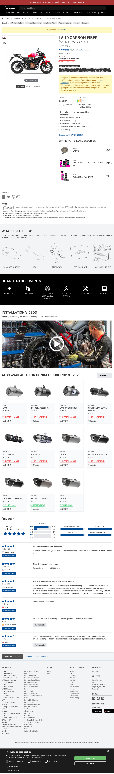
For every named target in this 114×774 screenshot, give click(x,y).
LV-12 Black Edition (8, 691)
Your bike (16, 19)
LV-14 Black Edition (31, 671)
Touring (4, 729)
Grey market (74, 695)
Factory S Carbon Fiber (10, 707)
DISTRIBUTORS (90, 13)
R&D (71, 684)
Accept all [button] (90, 758)
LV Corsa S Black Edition (10, 678)
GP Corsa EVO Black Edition (33, 720)
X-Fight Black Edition (31, 722)
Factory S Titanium (30, 707)
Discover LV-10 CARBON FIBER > (71, 135)
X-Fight (4, 722)
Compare (85, 23)
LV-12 (26, 689)
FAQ (93, 682)
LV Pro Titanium (29, 702)
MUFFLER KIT (37, 13)
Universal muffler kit (31, 731)
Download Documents (33, 23)
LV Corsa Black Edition (32, 680)
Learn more (96, 708)
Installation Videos (49, 23)
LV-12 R (4, 693)
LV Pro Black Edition (31, 700)
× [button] (111, 751)
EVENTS (57, 13)
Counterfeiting (75, 693)
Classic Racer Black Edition (11, 713)
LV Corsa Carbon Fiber (9, 682)
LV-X (3, 715)
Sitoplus (4, 731)
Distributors (74, 691)
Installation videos (98, 684)
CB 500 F (38, 19)
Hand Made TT (29, 724)
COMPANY (78, 13)
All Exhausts (6, 733)
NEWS (48, 13)
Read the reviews (83, 50)
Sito (25, 729)
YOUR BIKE (10, 13)
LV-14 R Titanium (30, 676)
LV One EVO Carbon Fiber (10, 698)
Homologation (97, 680)
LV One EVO (6, 695)
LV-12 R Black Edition (31, 693)
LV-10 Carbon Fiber (31, 687)
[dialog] (57, 760)
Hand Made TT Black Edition (11, 727)
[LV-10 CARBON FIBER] (4, 37)
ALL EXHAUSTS (23, 13)
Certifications (74, 687)
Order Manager (75, 698)
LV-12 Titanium (29, 691)
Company (73, 676)
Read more (38, 757)
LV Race (4, 709)
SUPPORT (104, 13)
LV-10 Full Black (7, 687)
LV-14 (4, 671)
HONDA (27, 19)
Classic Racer (29, 711)
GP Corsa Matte (29, 718)
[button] (39, 770)
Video (49, 671)
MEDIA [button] (66, 13)
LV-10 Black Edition (31, 684)
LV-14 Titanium (7, 673)
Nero (26, 698)
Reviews (76, 23)
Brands (72, 680)
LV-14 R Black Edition (9, 676)
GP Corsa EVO (7, 720)
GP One (4, 711)
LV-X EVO (27, 713)
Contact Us (96, 671)
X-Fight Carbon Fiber (9, 724)
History (72, 678)
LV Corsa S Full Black (31, 678)
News (72, 671)
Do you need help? (41, 656)
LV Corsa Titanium (30, 682)
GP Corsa (27, 715)
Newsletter (96, 689)
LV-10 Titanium (7, 689)
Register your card (98, 687)
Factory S (5, 704)
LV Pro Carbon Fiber (9, 702)
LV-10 (4, 684)
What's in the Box (17, 23)
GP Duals (27, 709)
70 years (73, 689)
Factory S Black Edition (32, 704)
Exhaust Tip (28, 727)
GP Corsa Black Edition (10, 718)
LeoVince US (62, 30)
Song (48, 673)
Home (6, 19)
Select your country (75, 2)
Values (72, 682)
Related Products (65, 23)
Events (72, 673)
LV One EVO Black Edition (33, 695)
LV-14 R (27, 673)
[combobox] (108, 751)
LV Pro (4, 700)
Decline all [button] (90, 763)
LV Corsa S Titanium (9, 680)
